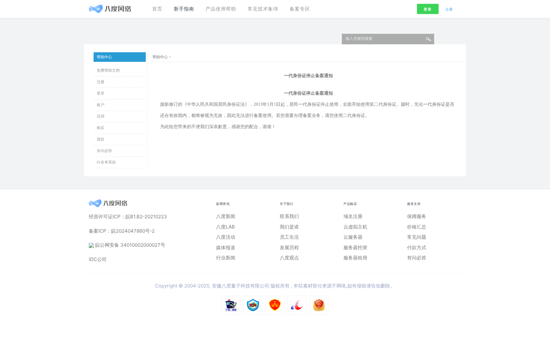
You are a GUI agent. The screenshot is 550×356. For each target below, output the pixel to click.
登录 (428, 9)
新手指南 (184, 9)
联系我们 (289, 216)
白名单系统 (106, 162)
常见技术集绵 (263, 9)
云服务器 (353, 237)
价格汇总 (416, 227)
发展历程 (289, 247)
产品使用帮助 (221, 9)
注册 (449, 9)
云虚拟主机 (355, 227)
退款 (100, 139)
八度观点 (289, 258)
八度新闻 (225, 216)
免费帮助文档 (108, 70)
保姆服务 (416, 216)
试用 (100, 116)
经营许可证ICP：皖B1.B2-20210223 (128, 217)
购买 (100, 128)
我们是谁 (289, 227)
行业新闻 (225, 258)
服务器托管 (355, 247)
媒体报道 (225, 247)
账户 (100, 105)
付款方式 (416, 247)
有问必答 (104, 151)
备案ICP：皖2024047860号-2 (122, 231)
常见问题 (416, 237)
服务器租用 (355, 258)
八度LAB (225, 227)
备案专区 (300, 9)
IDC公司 (98, 259)
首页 (157, 9)
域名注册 (353, 216)
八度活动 (225, 237)
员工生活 (289, 237)
